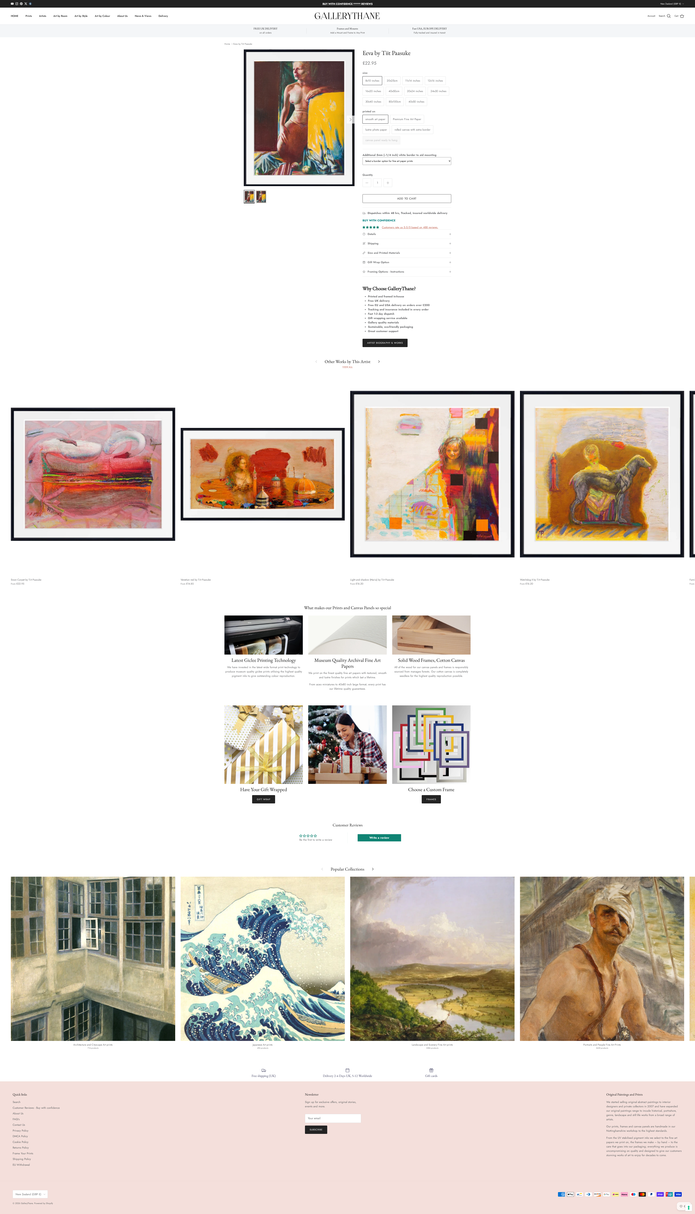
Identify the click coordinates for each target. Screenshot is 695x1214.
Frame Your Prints (23, 1153)
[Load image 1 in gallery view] (299, 117)
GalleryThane (27, 1203)
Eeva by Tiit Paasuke (242, 44)
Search (16, 1102)
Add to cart (406, 199)
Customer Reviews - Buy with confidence (36, 1108)
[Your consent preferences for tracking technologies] (688, 1207)
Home (227, 44)
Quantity (368, 175)
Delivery (163, 16)
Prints (29, 16)
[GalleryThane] (347, 16)
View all (347, 367)
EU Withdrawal (21, 1165)
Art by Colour (102, 16)
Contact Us (19, 1125)
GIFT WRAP (263, 799)
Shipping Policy (22, 1159)
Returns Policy (21, 1148)
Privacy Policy (20, 1131)
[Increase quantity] (388, 182)
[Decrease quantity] (367, 182)
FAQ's (16, 1119)
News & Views (143, 16)
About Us (122, 16)
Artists (42, 16)
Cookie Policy (20, 1142)
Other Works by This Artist (347, 361)
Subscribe (316, 1129)
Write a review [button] (379, 838)
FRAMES (431, 799)
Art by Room (60, 16)
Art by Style (81, 16)
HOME (14, 16)
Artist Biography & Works (385, 343)
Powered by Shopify (43, 1203)
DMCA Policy (20, 1136)
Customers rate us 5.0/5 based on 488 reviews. (410, 227)
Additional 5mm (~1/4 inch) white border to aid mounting (399, 155)
